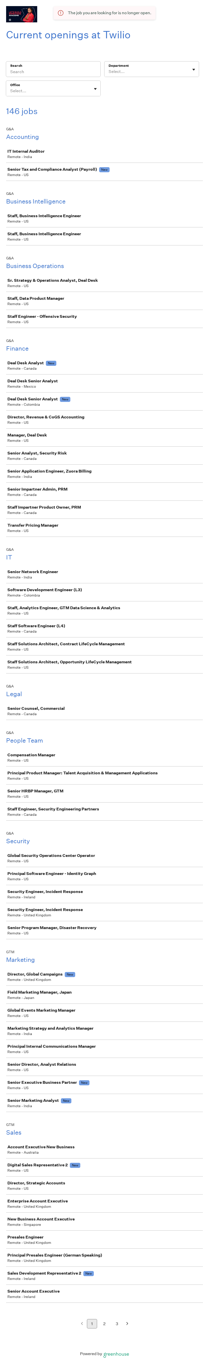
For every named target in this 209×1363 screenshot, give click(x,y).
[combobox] (10, 91)
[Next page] (127, 1324)
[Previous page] (82, 1324)
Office (15, 85)
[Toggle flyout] (194, 70)
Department (119, 66)
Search (16, 66)
